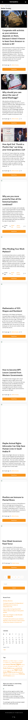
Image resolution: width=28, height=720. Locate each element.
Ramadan (4, 670)
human (8, 664)
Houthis (17, 662)
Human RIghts (15, 664)
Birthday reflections (8, 600)
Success (13, 672)
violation (10, 674)
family (4, 662)
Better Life (12, 226)
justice (14, 666)
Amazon (9, 660)
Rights (16, 670)
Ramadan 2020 (9, 670)
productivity (19, 668)
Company (21, 660)
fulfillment (10, 662)
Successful (18, 672)
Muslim (5, 668)
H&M (13, 662)
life (16, 666)
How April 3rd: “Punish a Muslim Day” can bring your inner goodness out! (13, 147)
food (6, 662)
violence (13, 674)
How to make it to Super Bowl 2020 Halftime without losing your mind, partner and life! (13, 610)
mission (22, 666)
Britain (12, 660)
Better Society (15, 65)
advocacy (5, 660)
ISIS (9, 666)
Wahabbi (17, 674)
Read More (14, 69)
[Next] (22, 577)
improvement (5, 666)
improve (23, 664)
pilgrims (13, 668)
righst (13, 670)
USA (4, 674)
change (15, 660)
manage (19, 666)
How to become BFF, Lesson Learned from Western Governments (12, 373)
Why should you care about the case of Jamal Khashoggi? (11, 95)
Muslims (9, 668)
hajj (15, 662)
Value (7, 674)
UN (22, 672)
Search (14, 588)
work (4, 676)
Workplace (8, 675)
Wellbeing (22, 674)
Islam (11, 666)
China (18, 660)
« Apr (4, 649)
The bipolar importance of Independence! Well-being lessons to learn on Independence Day (13, 605)
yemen (13, 675)
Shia (9, 672)
